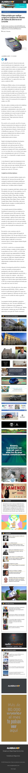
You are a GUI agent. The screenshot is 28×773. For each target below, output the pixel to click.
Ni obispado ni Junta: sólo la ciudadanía (16, 552)
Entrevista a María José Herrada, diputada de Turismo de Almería (17, 615)
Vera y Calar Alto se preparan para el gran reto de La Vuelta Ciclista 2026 (16, 667)
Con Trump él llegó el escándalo (17, 565)
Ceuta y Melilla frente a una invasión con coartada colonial (16, 545)
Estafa (4, 31)
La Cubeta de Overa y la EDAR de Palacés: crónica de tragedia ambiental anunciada (17, 580)
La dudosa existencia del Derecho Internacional (15, 573)
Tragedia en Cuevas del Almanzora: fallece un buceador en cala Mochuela (16, 655)
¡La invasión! (12, 537)
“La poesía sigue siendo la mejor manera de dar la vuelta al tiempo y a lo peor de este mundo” (16, 621)
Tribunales (8, 31)
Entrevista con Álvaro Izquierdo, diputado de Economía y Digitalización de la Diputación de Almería (17, 609)
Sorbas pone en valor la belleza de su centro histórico (16, 627)
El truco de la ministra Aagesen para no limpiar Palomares (16, 559)
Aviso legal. (13, 768)
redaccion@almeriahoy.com (13, 765)
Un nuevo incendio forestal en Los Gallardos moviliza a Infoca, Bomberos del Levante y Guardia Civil (17, 673)
